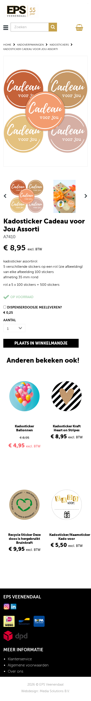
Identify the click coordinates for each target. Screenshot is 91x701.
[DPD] (15, 635)
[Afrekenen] (80, 26)
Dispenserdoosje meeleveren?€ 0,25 (32, 309)
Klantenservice (20, 659)
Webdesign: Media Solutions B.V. (45, 691)
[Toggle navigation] (5, 27)
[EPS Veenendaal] (21, 11)
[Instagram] (6, 606)
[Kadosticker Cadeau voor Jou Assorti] (45, 111)
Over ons (15, 671)
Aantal (9, 320)
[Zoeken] (53, 27)
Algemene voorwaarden (28, 665)
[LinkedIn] (13, 606)
